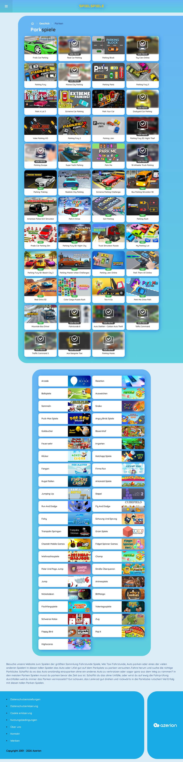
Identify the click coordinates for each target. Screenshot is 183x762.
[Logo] (91, 6)
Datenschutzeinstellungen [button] (25, 699)
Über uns (15, 727)
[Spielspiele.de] (32, 23)
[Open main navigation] (6, 6)
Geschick (44, 23)
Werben (15, 740)
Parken (59, 23)
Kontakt (15, 733)
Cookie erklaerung (21, 713)
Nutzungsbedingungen (23, 720)
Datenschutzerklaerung (24, 706)
